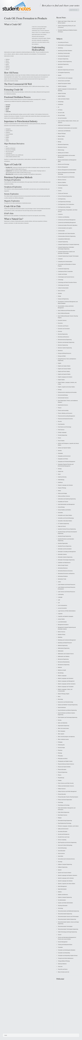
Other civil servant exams (63, 728)
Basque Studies (61, 136)
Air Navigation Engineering (64, 72)
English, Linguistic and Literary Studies (66, 386)
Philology (60, 753)
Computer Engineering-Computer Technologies (68, 256)
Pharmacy (60, 750)
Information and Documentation (65, 548)
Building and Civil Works (63, 152)
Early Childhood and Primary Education (66, 310)
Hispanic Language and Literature (65, 485)
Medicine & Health (62, 670)
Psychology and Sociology (63, 805)
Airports (59, 75)
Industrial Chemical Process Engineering (67, 529)
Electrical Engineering (63, 334)
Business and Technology (63, 164)
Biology (59, 141)
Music (59, 696)
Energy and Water (62, 356)
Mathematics (60, 651)
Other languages (61, 731)
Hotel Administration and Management (66, 504)
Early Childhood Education (64, 313)
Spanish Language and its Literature (66, 878)
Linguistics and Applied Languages (65, 616)
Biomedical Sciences (62, 147)
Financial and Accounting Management (66, 416)
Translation (60, 947)
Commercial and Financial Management (66, 219)
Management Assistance (63, 624)
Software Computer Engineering (65, 864)
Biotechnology (61, 150)
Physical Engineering (62, 772)
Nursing (59, 720)
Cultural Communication (63, 288)
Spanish (60, 869)
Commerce (60, 214)
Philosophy (60, 755)
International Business (63, 568)
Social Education (61, 850)
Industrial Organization (63, 543)
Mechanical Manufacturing (63, 662)
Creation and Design (62, 274)
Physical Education (62, 769)
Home (6, 12)
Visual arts (60, 966)
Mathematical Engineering (63, 648)
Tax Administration (62, 900)
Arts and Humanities (62, 118)
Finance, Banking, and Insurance (65, 413)
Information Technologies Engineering (66, 559)
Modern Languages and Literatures (65, 678)
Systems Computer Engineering (65, 897)
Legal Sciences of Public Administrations (67, 610)
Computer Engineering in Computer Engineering (68, 244)
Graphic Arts (60, 471)
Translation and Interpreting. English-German (68, 955)
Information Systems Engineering (65, 557)
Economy (60, 331)
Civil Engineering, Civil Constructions (66, 204)
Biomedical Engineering (63, 144)
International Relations (63, 576)
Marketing (60, 637)
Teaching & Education (62, 905)
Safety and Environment (63, 828)
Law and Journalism (62, 608)
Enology (60, 389)
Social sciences (61, 853)
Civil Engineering (61, 199)
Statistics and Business (63, 894)
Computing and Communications (65, 261)
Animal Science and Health (64, 80)
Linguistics (60, 613)
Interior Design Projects (63, 565)
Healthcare (60, 482)
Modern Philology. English (63, 693)
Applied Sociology (62, 93)
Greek (59, 474)
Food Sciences (61, 429)
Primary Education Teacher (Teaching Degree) (68, 797)
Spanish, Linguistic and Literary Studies (66, 883)
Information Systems (62, 554)
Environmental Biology (63, 395)
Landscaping (61, 594)
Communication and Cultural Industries (66, 233)
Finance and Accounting (63, 410)
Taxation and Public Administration (65, 902)
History (59, 490)
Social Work (60, 856)
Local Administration (62, 621)
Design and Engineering (63, 298)
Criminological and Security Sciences (66, 277)
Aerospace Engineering (63, 58)
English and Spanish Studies (64, 374)
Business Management (63, 167)
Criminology (60, 279)
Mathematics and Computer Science (66, 653)
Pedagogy (60, 742)
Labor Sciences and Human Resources (66, 591)
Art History (60, 109)
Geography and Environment (64, 456)
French (59, 438)
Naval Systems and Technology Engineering (67, 717)
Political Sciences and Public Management (67, 791)
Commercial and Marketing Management (67, 222)
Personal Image (61, 747)
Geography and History (63, 458)
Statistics (60, 891)
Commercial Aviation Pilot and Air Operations (67, 225)
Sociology (60, 861)
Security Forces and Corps (63, 837)
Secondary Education (62, 831)
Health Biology (61, 479)
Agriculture (60, 67)
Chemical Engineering (63, 185)
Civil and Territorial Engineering (65, 196)
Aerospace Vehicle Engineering (65, 61)
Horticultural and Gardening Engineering (67, 498)
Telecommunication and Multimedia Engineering (68, 911)
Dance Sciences (61, 290)
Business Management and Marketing (66, 177)
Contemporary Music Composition (65, 271)
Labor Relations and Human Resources (66, 584)
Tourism (59, 934)
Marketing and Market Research (65, 642)
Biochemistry (61, 139)
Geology (9, 12)
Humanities (60, 512)
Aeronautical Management (63, 56)
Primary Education (62, 794)
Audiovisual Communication (64, 125)
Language (60, 597)
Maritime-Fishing (61, 634)
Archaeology (60, 101)
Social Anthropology (62, 848)
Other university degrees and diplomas (66, 736)
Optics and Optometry (62, 722)
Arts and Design (61, 115)
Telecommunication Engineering (65, 913)
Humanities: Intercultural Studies (65, 520)
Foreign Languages (62, 432)
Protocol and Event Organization (65, 799)
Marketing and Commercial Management (67, 640)
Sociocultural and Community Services (66, 859)
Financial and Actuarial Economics (65, 418)
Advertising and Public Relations (65, 50)
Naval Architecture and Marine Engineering (67, 710)
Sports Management (62, 886)
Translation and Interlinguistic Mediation (66, 950)
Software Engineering (62, 867)
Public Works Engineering (63, 812)
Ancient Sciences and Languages (65, 78)
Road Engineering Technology (64, 823)
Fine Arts (60, 421)
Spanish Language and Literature (65, 880)
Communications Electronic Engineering (66, 236)
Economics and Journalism (64, 328)
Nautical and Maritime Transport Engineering (67, 704)
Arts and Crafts (61, 112)
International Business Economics (65, 570)
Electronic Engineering (63, 345)
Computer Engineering (63, 241)
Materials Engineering (63, 645)
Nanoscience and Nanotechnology (65, 702)
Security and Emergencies (63, 834)
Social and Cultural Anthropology (65, 845)
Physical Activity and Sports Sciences (66, 764)
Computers (60, 258)
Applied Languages (62, 86)
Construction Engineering (63, 268)
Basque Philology (62, 133)
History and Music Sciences (64, 496)
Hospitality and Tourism (63, 501)
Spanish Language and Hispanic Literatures (67, 875)
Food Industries (61, 424)
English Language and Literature (65, 377)
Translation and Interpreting (64, 952)
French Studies (61, 440)
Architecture (60, 104)
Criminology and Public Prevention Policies (67, 282)
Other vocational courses (63, 739)
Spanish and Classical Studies (64, 872)
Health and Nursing (62, 477)
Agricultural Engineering (63, 64)
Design (59, 296)
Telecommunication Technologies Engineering (68, 929)
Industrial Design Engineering (64, 536)
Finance (59, 407)
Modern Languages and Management (66, 681)
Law (59, 602)
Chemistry (60, 188)
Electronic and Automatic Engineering (66, 342)
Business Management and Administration (67, 169)
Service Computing (62, 839)
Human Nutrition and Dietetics (64, 509)
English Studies (61, 379)
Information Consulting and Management (67, 551)
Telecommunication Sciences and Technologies (68, 916)
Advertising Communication (64, 53)
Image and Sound (62, 526)
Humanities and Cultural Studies (65, 515)
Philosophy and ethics (63, 758)
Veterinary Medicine (62, 963)
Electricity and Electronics (63, 336)
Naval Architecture (62, 707)
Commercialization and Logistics (65, 228)
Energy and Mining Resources (64, 353)
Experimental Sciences (63, 405)
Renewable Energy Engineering (65, 820)
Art (58, 107)
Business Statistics (62, 182)
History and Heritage (62, 493)
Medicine (60, 667)
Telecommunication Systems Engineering (67, 919)
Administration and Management (65, 45)
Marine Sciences (61, 631)
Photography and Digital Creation (65, 761)
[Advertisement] (18, 37)
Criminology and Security (63, 285)
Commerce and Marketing (63, 217)
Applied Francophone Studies (64, 83)
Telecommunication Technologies (65, 926)
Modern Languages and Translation (66, 686)
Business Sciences (62, 179)
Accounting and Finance (63, 42)
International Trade (62, 579)
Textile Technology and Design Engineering (67, 932)
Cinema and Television (63, 193)
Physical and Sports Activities (64, 766)
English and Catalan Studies (64, 366)
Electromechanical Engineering (65, 339)
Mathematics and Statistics (63, 656)
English (59, 363)
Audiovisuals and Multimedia (64, 130)
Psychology (60, 802)
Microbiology (61, 672)
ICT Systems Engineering (63, 523)
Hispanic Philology (62, 488)
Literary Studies (61, 619)
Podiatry (60, 780)
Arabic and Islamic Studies (63, 99)
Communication (61, 230)
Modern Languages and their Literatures (66, 683)
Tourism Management (62, 941)
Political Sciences (62, 788)
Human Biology (61, 507)
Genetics (60, 450)
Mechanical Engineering (63, 659)
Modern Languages (62, 675)
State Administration (62, 889)
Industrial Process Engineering (64, 546)
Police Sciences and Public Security (66, 783)
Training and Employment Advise (65, 944)
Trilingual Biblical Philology (64, 961)
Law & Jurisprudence (62, 605)
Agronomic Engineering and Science (66, 69)
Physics (59, 775)
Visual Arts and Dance (63, 969)
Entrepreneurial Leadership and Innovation (67, 392)
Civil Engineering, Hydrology (64, 207)
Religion (60, 817)
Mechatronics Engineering (63, 664)
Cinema (59, 190)
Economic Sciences (62, 320)
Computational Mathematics (64, 239)
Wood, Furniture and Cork (63, 972)
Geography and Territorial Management (66, 461)
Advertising (60, 47)
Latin (59, 600)
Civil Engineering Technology (64, 201)
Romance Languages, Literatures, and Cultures (68, 826)
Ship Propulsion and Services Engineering (67, 842)
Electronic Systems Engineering (65, 347)
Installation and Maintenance (64, 562)
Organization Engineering (63, 725)
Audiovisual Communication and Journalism (67, 128)
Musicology (60, 699)
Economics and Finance (63, 326)
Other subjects (61, 733)
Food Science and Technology (64, 427)
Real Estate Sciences (62, 815)
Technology (60, 908)
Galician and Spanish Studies (64, 447)
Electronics (60, 350)
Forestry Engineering (62, 435)
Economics (60, 323)
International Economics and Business (66, 573)
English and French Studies (64, 371)
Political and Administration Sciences (66, 786)
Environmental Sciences (63, 397)
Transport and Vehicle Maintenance (65, 958)
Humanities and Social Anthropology (66, 518)
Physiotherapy (61, 777)
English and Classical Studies (64, 368)
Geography (60, 453)
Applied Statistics (61, 96)
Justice (59, 581)
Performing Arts (61, 744)
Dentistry (60, 293)
